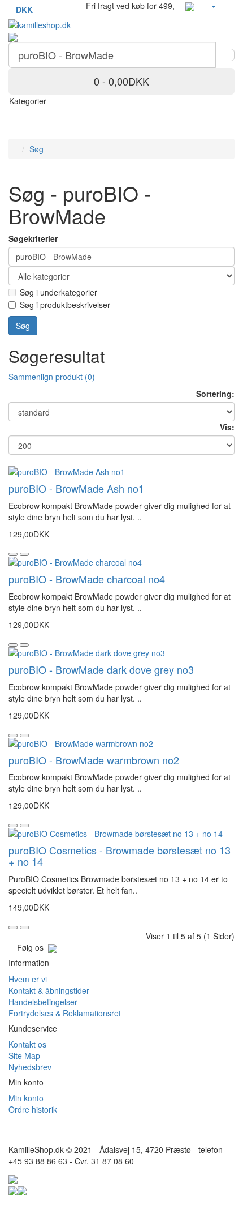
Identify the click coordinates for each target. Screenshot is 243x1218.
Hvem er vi (27, 979)
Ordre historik (32, 1109)
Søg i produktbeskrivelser (65, 304)
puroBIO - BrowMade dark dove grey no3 (101, 669)
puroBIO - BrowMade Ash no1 (76, 488)
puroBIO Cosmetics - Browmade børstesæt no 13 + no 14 (119, 856)
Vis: (227, 427)
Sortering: (215, 393)
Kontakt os (27, 1044)
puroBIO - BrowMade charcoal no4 (86, 578)
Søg (36, 149)
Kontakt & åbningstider (48, 990)
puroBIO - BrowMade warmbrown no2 (93, 760)
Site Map (24, 1055)
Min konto (26, 1098)
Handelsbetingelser (42, 1001)
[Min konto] (213, 5)
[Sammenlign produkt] (24, 554)
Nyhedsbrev (29, 1066)
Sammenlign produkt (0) (51, 376)
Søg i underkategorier (58, 292)
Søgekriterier (33, 238)
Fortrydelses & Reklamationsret (64, 1013)
